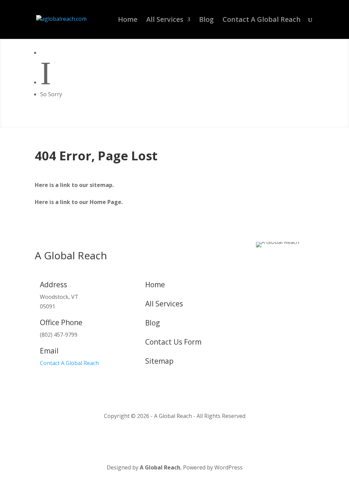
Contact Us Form (173, 342)
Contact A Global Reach (262, 20)
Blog (206, 20)
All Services (164, 20)
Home (127, 20)
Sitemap (159, 361)
